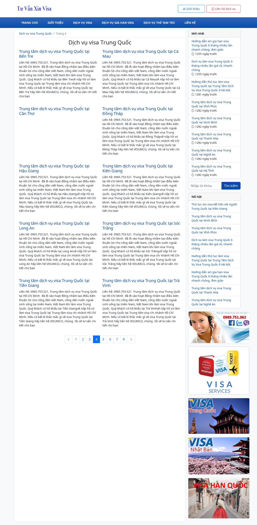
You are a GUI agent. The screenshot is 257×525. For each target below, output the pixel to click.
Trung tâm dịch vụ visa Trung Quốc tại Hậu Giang (54, 168)
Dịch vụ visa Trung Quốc (35, 33)
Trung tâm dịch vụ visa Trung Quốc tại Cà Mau (140, 54)
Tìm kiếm (231, 186)
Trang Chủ (29, 23)
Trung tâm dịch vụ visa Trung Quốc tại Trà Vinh (140, 283)
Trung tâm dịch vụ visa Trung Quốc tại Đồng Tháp (137, 111)
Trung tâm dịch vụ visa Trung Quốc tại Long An (54, 225)
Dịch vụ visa (82, 23)
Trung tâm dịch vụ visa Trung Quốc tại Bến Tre (54, 54)
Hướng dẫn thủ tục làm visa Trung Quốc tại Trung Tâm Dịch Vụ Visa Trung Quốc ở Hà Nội (213, 86)
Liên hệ (190, 23)
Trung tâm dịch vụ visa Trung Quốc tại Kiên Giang (137, 168)
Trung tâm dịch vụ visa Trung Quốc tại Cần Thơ (54, 111)
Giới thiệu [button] (193, 9)
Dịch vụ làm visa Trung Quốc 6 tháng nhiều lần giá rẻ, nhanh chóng (212, 65)
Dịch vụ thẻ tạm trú (159, 23)
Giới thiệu (55, 23)
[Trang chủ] (36, 8)
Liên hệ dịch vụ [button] (225, 9)
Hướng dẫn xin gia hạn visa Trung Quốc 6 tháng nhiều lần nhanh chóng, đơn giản (212, 45)
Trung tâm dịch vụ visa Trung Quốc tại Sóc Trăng (141, 225)
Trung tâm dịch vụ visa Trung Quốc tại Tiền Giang (54, 283)
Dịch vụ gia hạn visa (118, 23)
